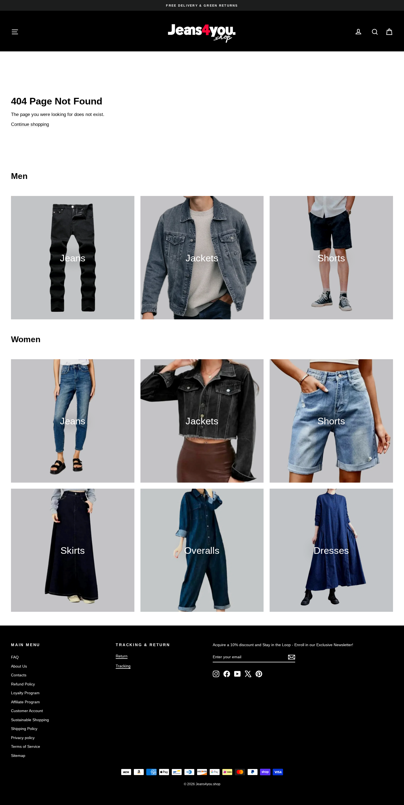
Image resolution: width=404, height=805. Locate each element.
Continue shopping (30, 124)
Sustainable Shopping (30, 720)
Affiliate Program (25, 702)
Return (122, 656)
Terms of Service (25, 746)
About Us (19, 666)
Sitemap (18, 755)
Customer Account (27, 711)
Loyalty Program (25, 693)
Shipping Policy (24, 728)
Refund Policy (23, 684)
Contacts (18, 675)
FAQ (15, 657)
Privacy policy (23, 737)
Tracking (123, 666)
